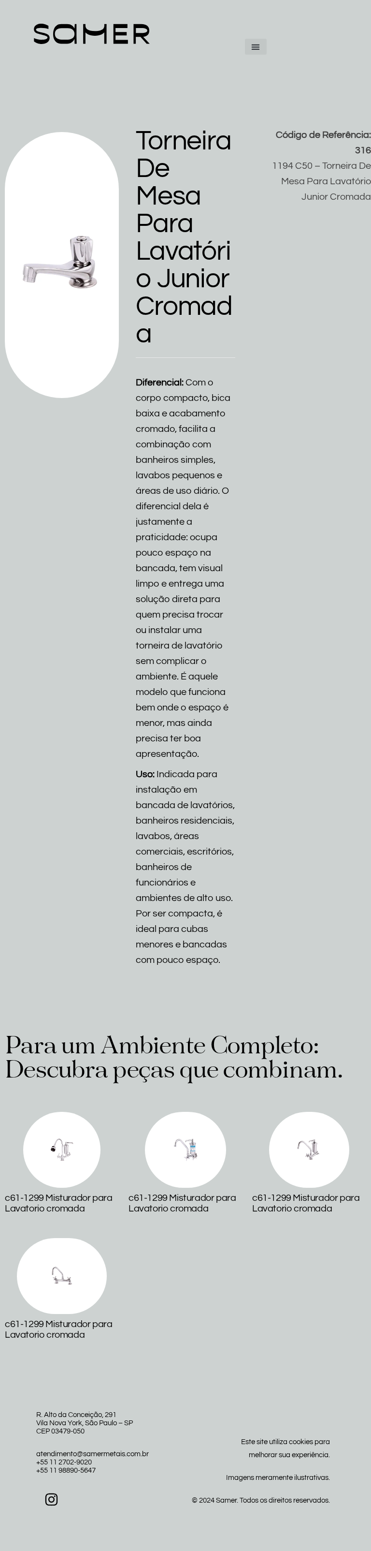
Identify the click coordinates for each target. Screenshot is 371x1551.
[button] (256, 47)
